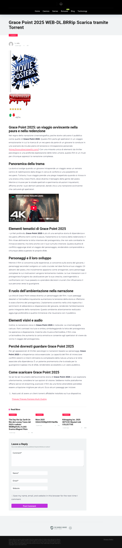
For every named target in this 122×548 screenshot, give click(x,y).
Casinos (46, 11)
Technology (82, 11)
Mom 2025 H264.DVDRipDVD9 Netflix (47, 421)
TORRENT (13, 35)
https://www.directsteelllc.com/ (23, 149)
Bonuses (64, 11)
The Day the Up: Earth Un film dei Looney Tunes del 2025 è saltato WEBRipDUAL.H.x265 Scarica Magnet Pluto (20, 424)
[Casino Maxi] (61, 4)
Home (37, 11)
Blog (73, 11)
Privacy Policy (108, 539)
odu (18, 43)
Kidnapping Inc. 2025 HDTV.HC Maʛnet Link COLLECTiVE (71, 422)
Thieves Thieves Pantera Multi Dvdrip (29, 399)
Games (55, 11)
